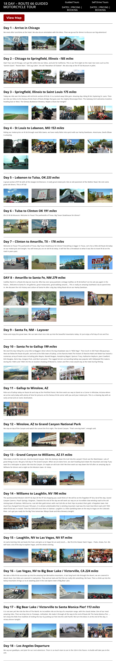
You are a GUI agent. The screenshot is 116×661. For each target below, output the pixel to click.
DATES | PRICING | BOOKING (72, 8)
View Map (14, 18)
